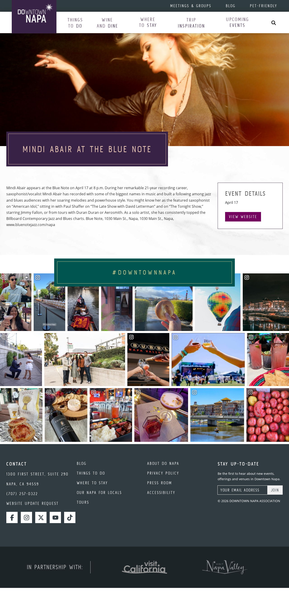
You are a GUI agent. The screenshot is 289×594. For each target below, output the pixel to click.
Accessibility (161, 492)
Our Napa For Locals (99, 492)
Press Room (159, 482)
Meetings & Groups (190, 5)
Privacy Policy (163, 473)
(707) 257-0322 (22, 493)
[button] (75, 23)
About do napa (163, 463)
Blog (230, 5)
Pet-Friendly (263, 5)
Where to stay (92, 482)
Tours (83, 502)
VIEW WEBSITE (243, 216)
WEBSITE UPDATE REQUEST (32, 503)
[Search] (273, 22)
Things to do (91, 473)
